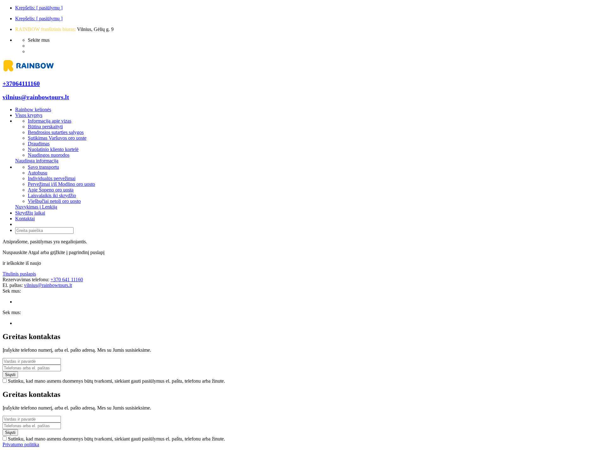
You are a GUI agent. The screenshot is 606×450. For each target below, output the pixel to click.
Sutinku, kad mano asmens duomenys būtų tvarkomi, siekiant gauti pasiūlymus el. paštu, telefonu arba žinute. (116, 381)
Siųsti (10, 374)
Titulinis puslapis (19, 274)
